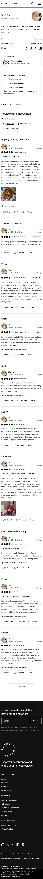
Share (30, 212)
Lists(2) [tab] (18, 104)
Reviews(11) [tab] (6, 104)
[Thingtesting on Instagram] (2, 845)
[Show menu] (39, 3)
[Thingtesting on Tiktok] (12, 845)
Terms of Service (33, 727)
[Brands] (10, 4)
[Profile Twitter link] (35, 48)
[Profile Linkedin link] (40, 48)
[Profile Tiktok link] (31, 48)
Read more (5, 33)
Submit (36, 721)
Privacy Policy (36, 730)
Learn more (8, 91)
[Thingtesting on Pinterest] (23, 845)
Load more (21, 686)
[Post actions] (41, 145)
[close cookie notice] (39, 874)
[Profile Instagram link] (26, 48)
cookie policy (16, 877)
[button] (8, 124)
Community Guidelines (8, 730)
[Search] (32, 3)
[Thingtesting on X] (7, 845)
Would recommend (20, 152)
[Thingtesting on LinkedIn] (18, 845)
